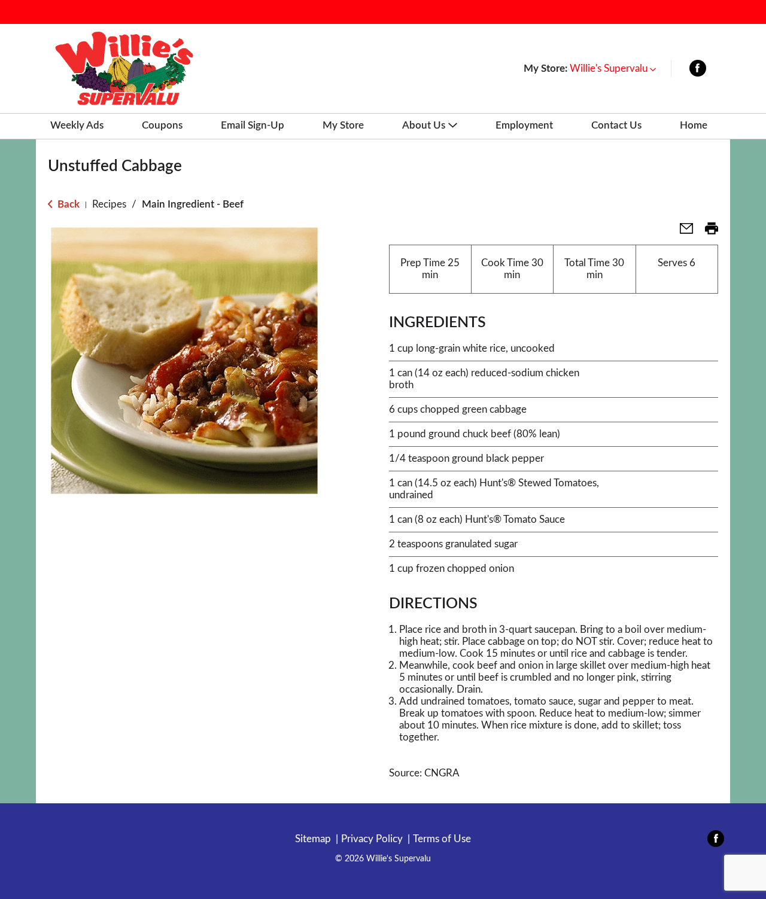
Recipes (109, 204)
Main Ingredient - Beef (193, 204)
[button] (613, 68)
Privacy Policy (372, 839)
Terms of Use (442, 839)
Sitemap (313, 839)
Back (67, 204)
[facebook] (697, 71)
